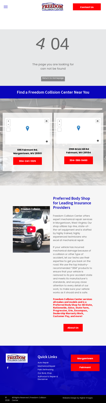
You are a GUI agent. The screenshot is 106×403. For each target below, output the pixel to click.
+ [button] (8, 121)
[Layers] (46, 121)
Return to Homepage (53, 78)
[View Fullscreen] (8, 129)
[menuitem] (52, 362)
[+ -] (27, 131)
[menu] (5, 6)
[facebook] (8, 368)
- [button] (8, 124)
